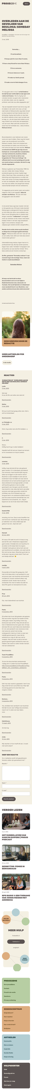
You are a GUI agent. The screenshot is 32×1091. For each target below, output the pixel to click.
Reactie (4, 763)
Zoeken (17, 11)
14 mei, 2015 (6, 739)
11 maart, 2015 (6, 723)
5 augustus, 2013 (7, 612)
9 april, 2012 (5, 567)
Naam (4, 783)
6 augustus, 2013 (7, 701)
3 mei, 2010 (5, 388)
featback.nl (16, 941)
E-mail (4, 790)
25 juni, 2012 (6, 596)
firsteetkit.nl (16, 935)
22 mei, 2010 (6, 535)
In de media (7, 362)
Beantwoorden (6, 400)
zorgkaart (16, 947)
